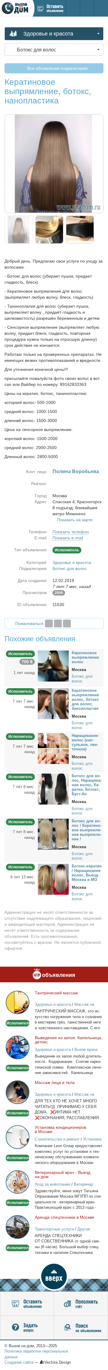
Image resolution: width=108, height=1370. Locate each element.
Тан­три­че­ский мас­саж (56, 993)
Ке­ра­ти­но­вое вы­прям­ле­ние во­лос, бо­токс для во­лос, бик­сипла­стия (85, 699)
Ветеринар (83, 1184)
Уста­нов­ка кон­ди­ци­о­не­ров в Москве (60, 1129)
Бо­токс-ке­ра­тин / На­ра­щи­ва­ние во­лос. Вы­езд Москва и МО (87, 873)
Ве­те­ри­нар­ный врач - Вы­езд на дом (62, 1174)
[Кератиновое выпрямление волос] (53, 665)
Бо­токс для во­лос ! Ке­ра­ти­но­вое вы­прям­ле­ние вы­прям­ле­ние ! (86, 830)
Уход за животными (52, 1184)
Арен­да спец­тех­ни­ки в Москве (64, 1217)
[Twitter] (58, 623)
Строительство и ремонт (57, 1139)
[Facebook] (49, 623)
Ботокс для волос (69, 568)
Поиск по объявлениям (81, 1328)
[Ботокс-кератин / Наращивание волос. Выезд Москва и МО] (53, 878)
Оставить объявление (27, 1304)
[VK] (67, 623)
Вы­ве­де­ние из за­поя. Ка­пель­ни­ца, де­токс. (68, 1040)
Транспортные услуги (54, 1229)
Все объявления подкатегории (57, 68)
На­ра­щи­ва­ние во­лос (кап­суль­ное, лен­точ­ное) (85, 742)
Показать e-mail (67, 537)
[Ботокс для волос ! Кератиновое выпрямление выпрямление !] (53, 833)
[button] (54, 1276)
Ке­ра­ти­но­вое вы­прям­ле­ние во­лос (85, 657)
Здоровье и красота (71, 562)
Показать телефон (70, 531)
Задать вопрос (27, 1328)
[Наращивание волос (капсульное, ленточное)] (53, 748)
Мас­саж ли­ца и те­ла (55, 1082)
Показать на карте (75, 519)
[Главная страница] (16, 8)
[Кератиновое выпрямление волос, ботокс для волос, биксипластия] (53, 703)
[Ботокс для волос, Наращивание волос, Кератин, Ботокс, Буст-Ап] (53, 788)
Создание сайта (18, 1362)
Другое (83, 1229)
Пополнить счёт (81, 1304)
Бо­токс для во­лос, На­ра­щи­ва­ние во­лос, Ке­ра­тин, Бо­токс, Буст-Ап (87, 785)
